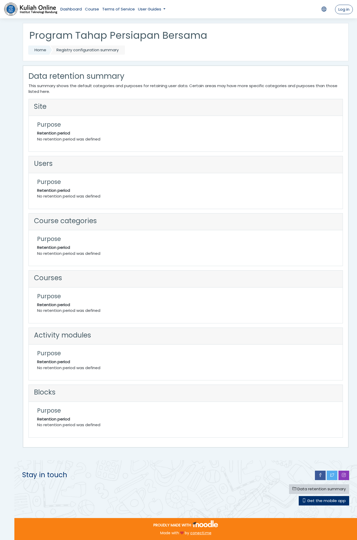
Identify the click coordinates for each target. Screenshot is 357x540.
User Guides (150, 9)
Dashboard (71, 9)
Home (40, 50)
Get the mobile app (326, 500)
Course (92, 9)
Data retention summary (321, 489)
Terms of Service (118, 9)
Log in (343, 9)
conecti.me (200, 533)
